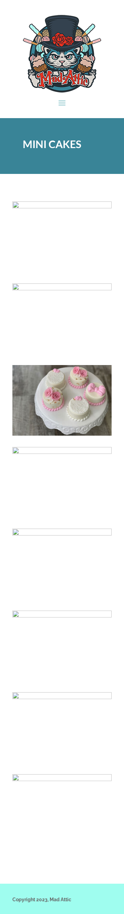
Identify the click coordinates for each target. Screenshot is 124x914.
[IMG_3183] (62, 616)
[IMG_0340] (62, 452)
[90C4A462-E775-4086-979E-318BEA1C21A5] (62, 206)
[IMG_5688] (62, 697)
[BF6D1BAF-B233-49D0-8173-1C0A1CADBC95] (62, 434)
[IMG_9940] (62, 779)
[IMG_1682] (62, 534)
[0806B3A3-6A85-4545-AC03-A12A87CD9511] (62, 288)
